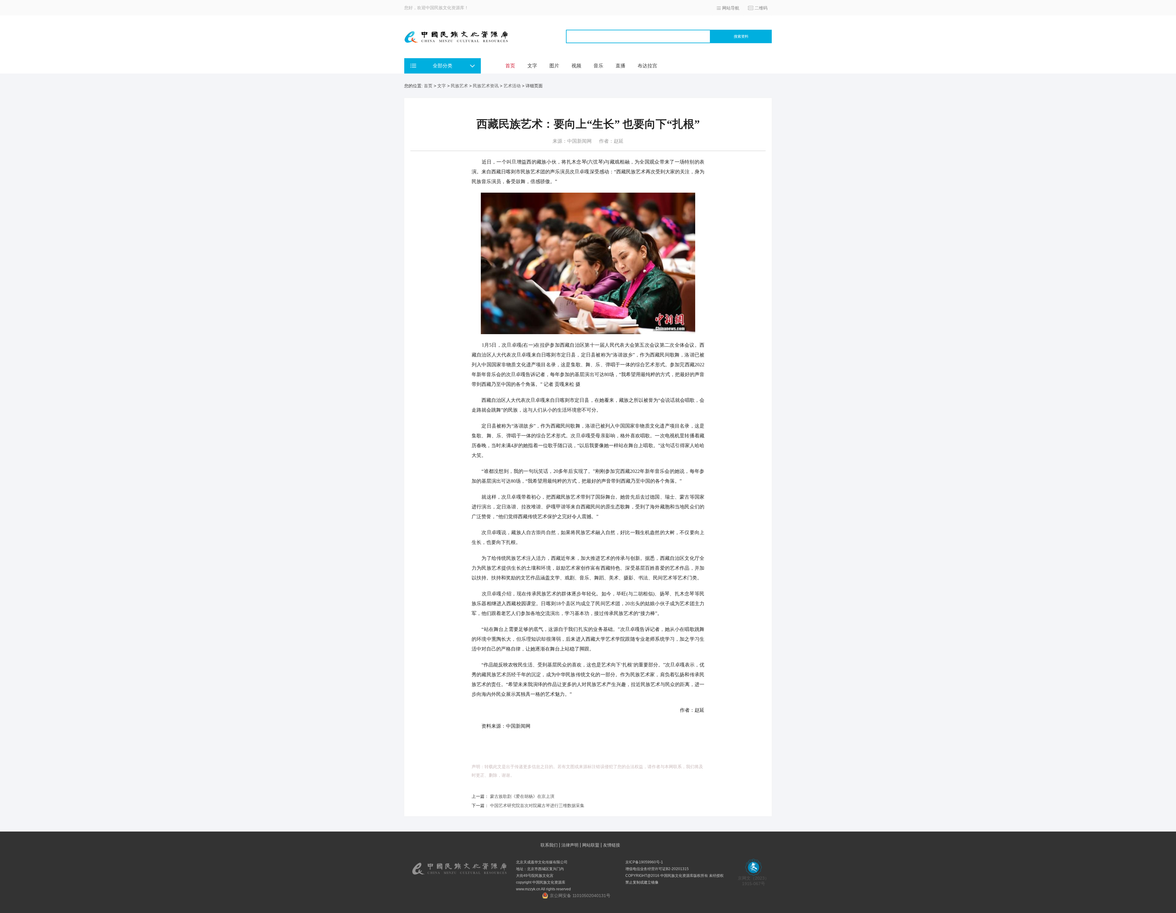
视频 (576, 65)
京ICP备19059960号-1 (644, 862)
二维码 (761, 8)
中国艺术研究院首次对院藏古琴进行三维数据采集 (537, 805)
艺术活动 (512, 85)
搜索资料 (741, 36)
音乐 (598, 65)
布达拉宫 (647, 65)
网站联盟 (590, 845)
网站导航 (730, 8)
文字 (532, 65)
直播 (620, 65)
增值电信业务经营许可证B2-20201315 (657, 869)
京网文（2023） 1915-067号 (753, 881)
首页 (510, 65)
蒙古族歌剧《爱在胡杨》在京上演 (522, 796)
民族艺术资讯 (486, 85)
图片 (554, 65)
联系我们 (549, 845)
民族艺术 (459, 85)
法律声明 (570, 845)
